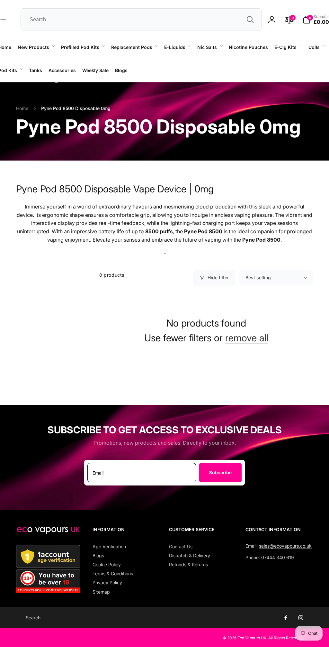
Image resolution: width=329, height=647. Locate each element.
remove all (246, 338)
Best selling (258, 277)
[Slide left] (56, 82)
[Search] (250, 19)
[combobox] (141, 19)
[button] (36, 47)
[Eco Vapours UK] (48, 532)
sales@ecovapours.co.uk (285, 546)
